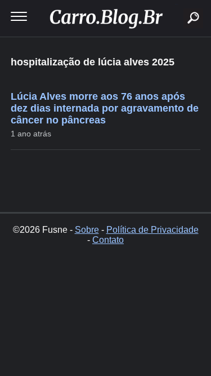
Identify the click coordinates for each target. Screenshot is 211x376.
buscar (176, 4)
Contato (108, 240)
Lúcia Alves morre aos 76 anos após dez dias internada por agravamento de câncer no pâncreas (105, 108)
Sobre (87, 230)
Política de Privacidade (152, 230)
